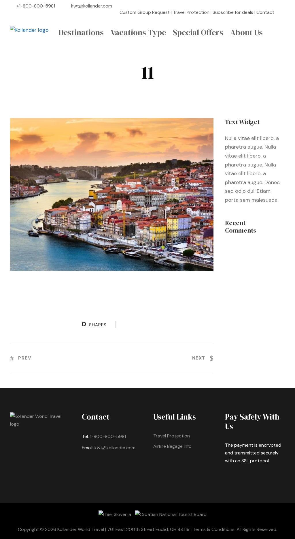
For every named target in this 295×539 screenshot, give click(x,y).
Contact (265, 12)
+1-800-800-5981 (35, 6)
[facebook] (283, 12)
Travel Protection (191, 12)
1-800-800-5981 (108, 436)
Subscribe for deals (233, 12)
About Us (246, 32)
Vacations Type (138, 32)
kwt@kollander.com (91, 6)
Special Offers (198, 32)
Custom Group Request (145, 12)
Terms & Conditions (214, 529)
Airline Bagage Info (172, 446)
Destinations (81, 32)
